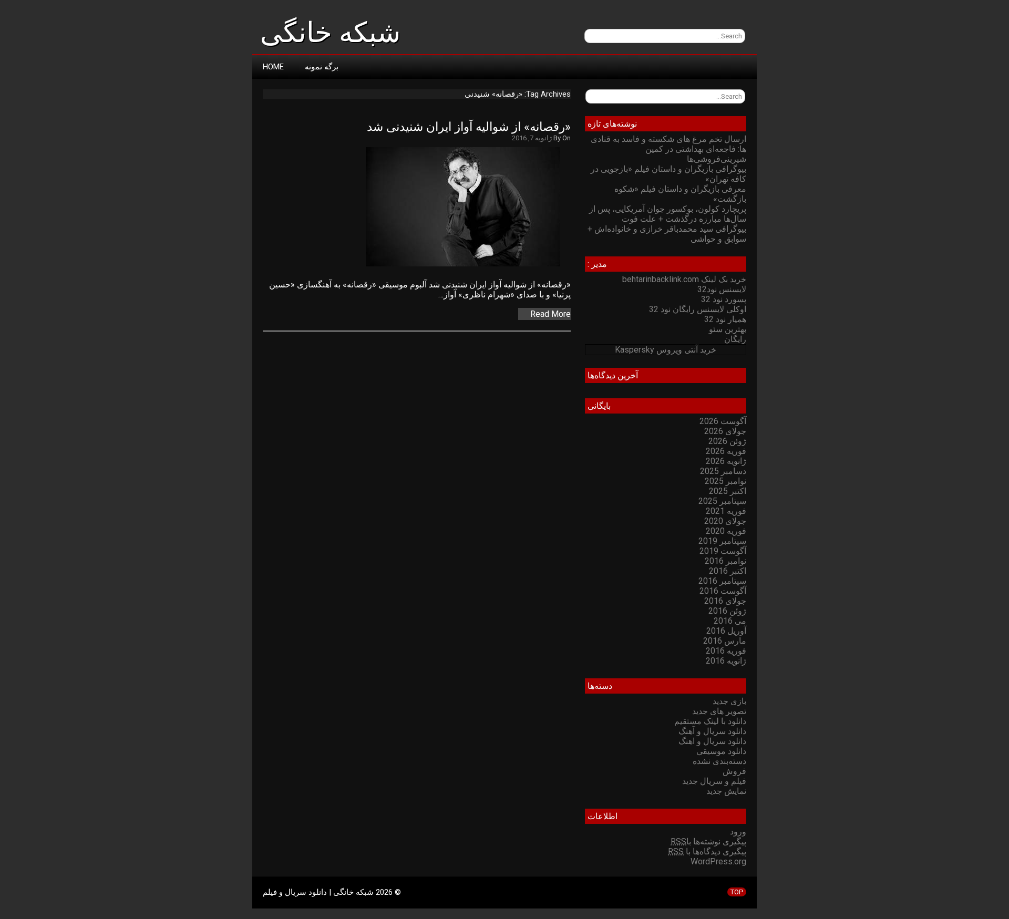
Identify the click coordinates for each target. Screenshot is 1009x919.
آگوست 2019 (722, 551)
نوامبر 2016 (725, 561)
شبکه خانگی (330, 32)
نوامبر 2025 (725, 481)
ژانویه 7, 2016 (532, 138)
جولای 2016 (725, 601)
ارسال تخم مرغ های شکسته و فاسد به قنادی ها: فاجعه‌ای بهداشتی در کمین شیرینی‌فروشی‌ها (668, 149)
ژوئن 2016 (727, 611)
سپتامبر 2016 (722, 581)
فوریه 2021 (726, 511)
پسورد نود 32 (723, 299)
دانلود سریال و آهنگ (712, 731)
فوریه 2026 (726, 451)
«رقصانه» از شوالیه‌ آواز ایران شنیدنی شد (469, 127)
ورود (738, 832)
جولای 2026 (725, 431)
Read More (550, 314)
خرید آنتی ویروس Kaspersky (665, 350)
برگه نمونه (321, 66)
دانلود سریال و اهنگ (712, 741)
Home (273, 66)
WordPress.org (718, 861)
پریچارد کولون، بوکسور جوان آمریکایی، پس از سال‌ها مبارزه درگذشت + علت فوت (667, 214)
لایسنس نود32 (721, 289)
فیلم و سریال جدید (714, 781)
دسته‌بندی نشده (719, 761)
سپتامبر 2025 (722, 501)
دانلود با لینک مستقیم (710, 721)
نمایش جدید (726, 791)
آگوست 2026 (722, 421)
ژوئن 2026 (727, 441)
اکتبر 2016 (727, 571)
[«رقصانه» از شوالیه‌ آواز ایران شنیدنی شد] (468, 266)
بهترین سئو (727, 329)
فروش (734, 771)
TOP (737, 892)
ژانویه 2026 (726, 461)
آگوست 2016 (722, 591)
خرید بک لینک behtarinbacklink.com (684, 279)
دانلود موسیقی (721, 751)
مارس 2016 (724, 641)
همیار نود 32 (725, 319)
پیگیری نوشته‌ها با (708, 841)
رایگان (735, 339)
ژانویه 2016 (726, 661)
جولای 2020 (725, 521)
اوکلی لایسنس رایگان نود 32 (697, 309)
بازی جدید (729, 701)
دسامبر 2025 (723, 471)
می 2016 (730, 621)
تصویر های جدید (719, 711)
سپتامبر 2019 (722, 541)
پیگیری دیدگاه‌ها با (707, 851)
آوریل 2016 (726, 631)
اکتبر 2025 (727, 491)
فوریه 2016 (726, 651)
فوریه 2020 (726, 531)
